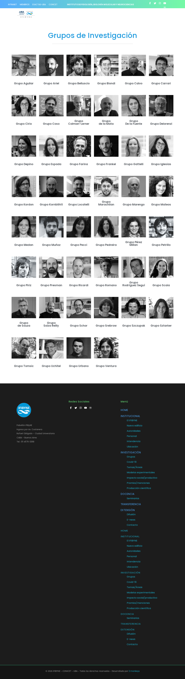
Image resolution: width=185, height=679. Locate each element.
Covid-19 (131, 462)
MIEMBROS (24, 4)
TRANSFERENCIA (131, 504)
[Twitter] (155, 3)
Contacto (132, 525)
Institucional (130, 416)
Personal (132, 436)
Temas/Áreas (134, 467)
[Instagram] (160, 3)
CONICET (53, 4)
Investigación (131, 452)
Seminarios (133, 498)
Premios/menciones (138, 483)
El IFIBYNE (132, 420)
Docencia (127, 494)
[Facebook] (150, 3)
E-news (131, 519)
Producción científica (139, 488)
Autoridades (133, 431)
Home (124, 410)
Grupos (131, 456)
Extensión (128, 510)
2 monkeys (134, 671)
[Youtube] (165, 3)
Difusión (131, 514)
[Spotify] (165, 7)
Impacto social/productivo (142, 477)
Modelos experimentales (141, 472)
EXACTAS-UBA (39, 4)
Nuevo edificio (134, 425)
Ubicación (132, 446)
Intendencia (133, 441)
